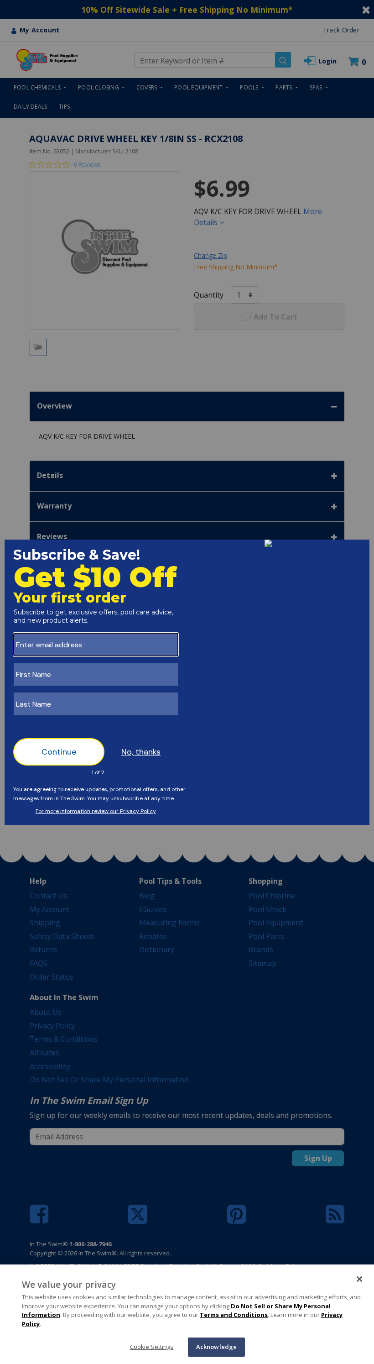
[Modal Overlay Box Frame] (187, 682)
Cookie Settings (152, 1347)
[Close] (359, 1279)
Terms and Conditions (234, 1315)
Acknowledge (216, 1347)
